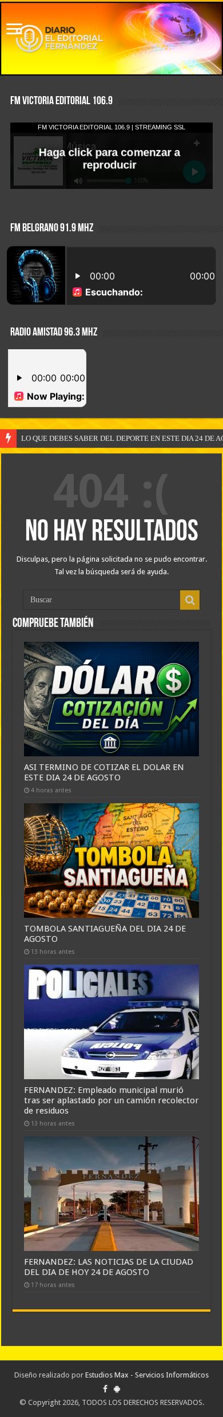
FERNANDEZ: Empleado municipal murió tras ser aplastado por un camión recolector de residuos (111, 1100)
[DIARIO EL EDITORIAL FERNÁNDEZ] (111, 39)
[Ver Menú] (14, 30)
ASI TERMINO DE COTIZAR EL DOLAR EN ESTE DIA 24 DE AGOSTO (104, 772)
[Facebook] (105, 1389)
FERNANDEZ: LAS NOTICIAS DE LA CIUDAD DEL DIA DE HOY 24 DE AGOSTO (108, 1267)
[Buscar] (190, 600)
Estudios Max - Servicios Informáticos (147, 1375)
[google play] (117, 1389)
